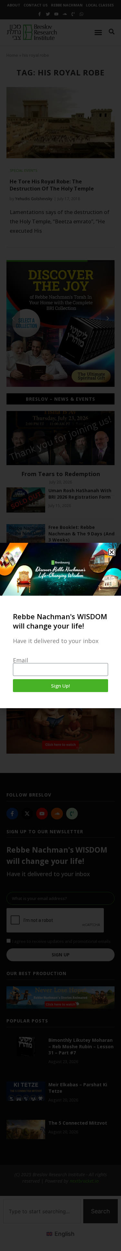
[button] (112, 552)
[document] (60, 625)
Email (20, 660)
